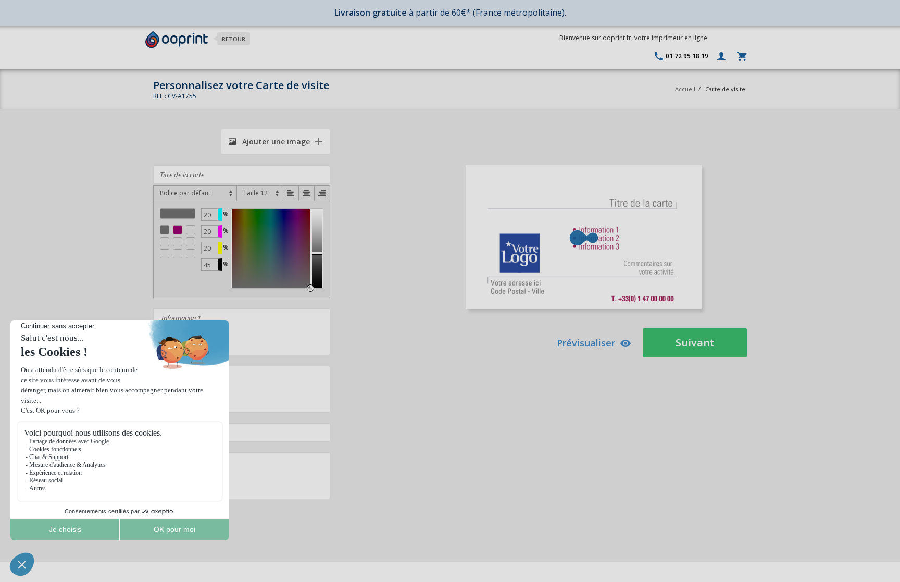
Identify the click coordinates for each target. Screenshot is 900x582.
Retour (233, 39)
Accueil (685, 89)
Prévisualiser (586, 343)
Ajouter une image (275, 141)
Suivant (695, 343)
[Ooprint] (176, 40)
